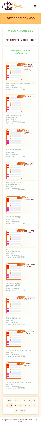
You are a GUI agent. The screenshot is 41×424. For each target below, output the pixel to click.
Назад (9, 400)
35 (29, 400)
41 (25, 405)
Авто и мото (12, 40)
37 (7, 405)
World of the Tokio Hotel (29, 299)
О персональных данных (10, 420)
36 (34, 400)
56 (34, 405)
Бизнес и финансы (30, 40)
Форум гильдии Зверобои (28, 132)
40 (20, 405)
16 (15, 400)
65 (16, 410)
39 (16, 405)
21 (20, 400)
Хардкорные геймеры (29, 332)
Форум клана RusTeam (29, 265)
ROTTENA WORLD (27, 364)
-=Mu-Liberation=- (29, 198)
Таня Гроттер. (29, 97)
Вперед (23, 410)
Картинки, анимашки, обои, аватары (28, 67)
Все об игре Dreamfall (29, 232)
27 (25, 400)
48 (30, 405)
